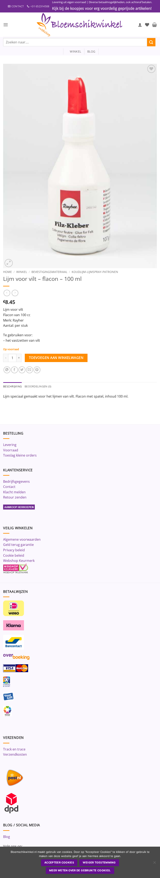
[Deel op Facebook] (14, 369)
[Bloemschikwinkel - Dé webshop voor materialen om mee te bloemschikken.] (80, 24)
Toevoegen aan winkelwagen (56, 357)
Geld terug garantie (18, 544)
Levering (9, 444)
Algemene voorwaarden (22, 539)
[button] (5, 25)
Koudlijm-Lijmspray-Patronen (95, 272)
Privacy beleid (14, 550)
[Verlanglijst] (147, 24)
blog (91, 51)
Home (7, 272)
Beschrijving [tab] (12, 386)
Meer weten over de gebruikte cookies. (80, 870)
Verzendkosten (15, 754)
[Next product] (7, 293)
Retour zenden (14, 497)
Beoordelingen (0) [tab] (38, 386)
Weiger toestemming (99, 862)
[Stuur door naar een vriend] (29, 369)
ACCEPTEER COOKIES (59, 862)
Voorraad (10, 450)
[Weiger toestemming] (154, 863)
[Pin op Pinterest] (37, 369)
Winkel (21, 272)
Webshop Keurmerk (19, 560)
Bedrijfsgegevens (16, 481)
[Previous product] (15, 293)
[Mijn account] (140, 24)
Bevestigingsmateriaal (49, 272)
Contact (9, 486)
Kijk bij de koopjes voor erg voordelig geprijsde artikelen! (102, 8)
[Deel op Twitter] (22, 369)
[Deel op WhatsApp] (7, 369)
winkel (73, 51)
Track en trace (14, 749)
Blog (6, 836)
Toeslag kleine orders (20, 455)
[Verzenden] (151, 42)
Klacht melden (14, 492)
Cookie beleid (13, 555)
